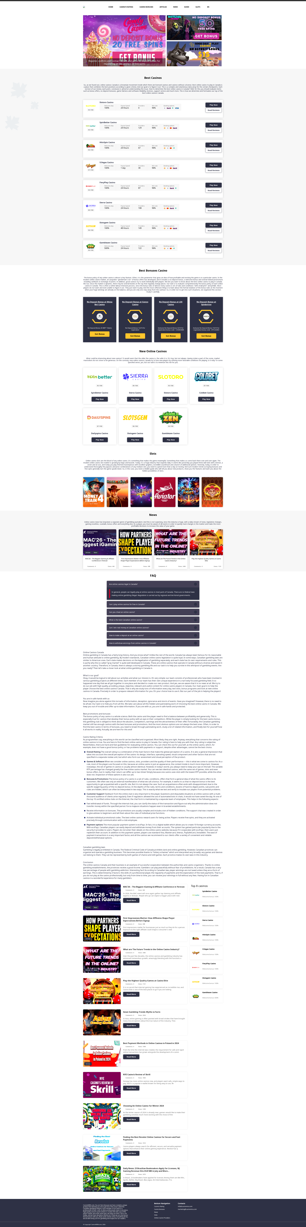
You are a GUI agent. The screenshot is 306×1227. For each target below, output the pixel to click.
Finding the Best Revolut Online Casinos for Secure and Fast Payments (151, 1138)
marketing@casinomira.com (187, 1209)
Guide (186, 7)
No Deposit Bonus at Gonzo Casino (135, 303)
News (175, 7)
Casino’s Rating (126, 7)
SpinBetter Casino (108, 122)
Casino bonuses (146, 7)
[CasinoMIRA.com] (84, 7)
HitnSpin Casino (107, 142)
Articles (163, 7)
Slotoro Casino (106, 102)
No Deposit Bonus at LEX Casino (170, 303)
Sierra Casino (106, 202)
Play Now (214, 105)
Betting (88, 1189)
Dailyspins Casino (99, 433)
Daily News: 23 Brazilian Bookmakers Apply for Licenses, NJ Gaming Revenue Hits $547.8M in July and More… (151, 1169)
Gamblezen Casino (108, 242)
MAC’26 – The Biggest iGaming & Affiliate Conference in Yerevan (99, 560)
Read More (131, 900)
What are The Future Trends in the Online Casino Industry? (170, 560)
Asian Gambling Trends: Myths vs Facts (141, 1012)
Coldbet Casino (206, 393)
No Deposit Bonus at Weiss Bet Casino (99, 303)
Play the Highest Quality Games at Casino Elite (206, 560)
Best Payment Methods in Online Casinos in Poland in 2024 (151, 1043)
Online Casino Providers (162, 1218)
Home (110, 7)
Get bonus (100, 334)
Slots (198, 7)
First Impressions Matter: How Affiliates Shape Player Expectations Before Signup (135, 560)
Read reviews (214, 110)
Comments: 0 (91, 566)
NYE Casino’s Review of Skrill (136, 1074)
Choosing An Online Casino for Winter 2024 (143, 1105)
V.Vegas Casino (107, 162)
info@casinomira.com (185, 1206)
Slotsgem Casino (107, 222)
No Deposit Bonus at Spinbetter (206, 303)
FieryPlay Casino (107, 182)
